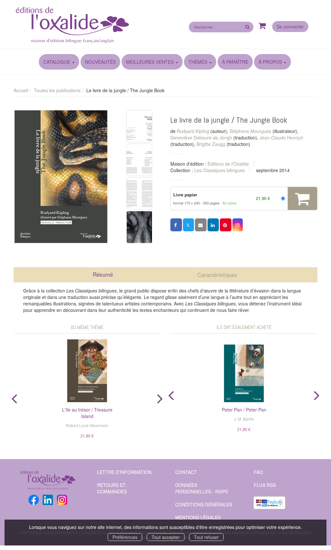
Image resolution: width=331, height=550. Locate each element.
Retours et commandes (112, 488)
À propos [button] (271, 62)
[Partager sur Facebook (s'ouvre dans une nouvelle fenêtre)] (176, 224)
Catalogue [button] (57, 62)
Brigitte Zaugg (211, 144)
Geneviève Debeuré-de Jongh (201, 137)
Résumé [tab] (103, 274)
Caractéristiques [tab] (217, 274)
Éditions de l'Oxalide (228, 163)
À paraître (235, 62)
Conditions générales (203, 504)
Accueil (21, 90)
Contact (186, 472)
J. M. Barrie (244, 419)
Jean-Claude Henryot (281, 137)
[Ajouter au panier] (302, 198)
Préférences (124, 537)
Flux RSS (265, 485)
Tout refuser (206, 537)
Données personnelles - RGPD (201, 488)
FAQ (258, 472)
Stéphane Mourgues (250, 131)
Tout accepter (166, 537)
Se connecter (290, 26)
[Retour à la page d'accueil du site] (87, 25)
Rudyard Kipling (193, 131)
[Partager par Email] (201, 224)
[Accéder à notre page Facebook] (33, 499)
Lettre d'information (124, 472)
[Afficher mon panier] (262, 26)
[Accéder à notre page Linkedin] (48, 499)
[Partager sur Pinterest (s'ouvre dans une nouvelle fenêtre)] (225, 224)
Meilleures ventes (150, 62)
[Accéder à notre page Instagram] (62, 499)
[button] (61, 176)
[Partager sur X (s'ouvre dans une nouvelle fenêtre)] (188, 224)
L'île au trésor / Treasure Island (87, 412)
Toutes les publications (57, 90)
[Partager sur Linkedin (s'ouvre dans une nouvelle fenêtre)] (213, 224)
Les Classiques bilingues (219, 170)
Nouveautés (100, 62)
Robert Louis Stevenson (87, 425)
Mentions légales (198, 517)
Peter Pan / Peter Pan (244, 409)
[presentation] (14, 397)
